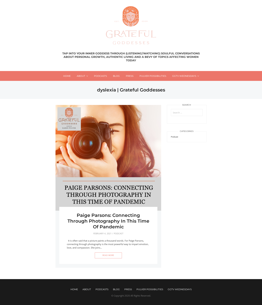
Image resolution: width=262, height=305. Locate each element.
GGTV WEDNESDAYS (184, 76)
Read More (108, 255)
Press (129, 76)
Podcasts (100, 76)
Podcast (118, 233)
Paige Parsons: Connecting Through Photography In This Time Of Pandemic (108, 221)
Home (67, 76)
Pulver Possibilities (152, 76)
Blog (116, 76)
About (81, 76)
